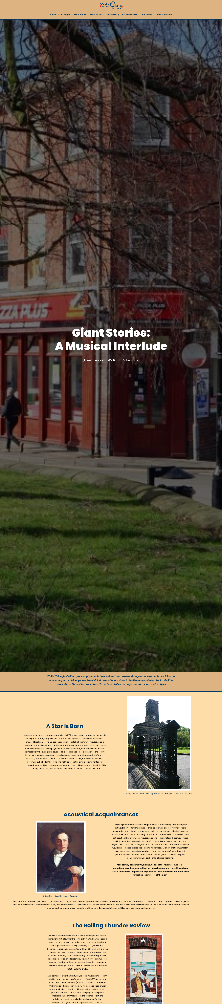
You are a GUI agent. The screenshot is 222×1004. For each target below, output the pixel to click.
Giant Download (164, 14)
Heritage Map (113, 14)
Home (53, 14)
